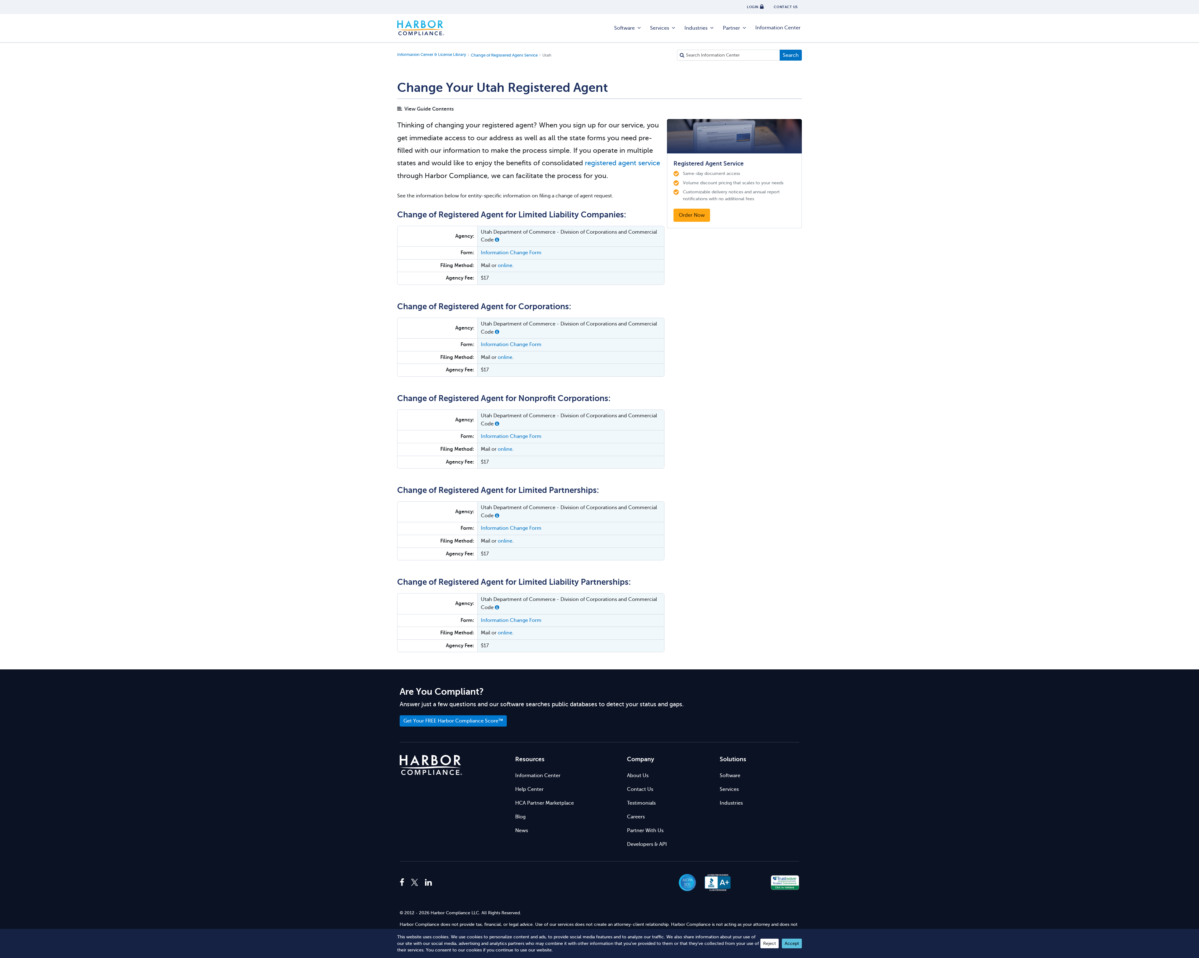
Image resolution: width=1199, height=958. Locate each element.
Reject (769, 943)
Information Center (778, 28)
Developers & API (647, 844)
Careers (636, 817)
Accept (792, 943)
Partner (731, 28)
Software (624, 28)
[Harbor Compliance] (431, 765)
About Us (638, 775)
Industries (696, 28)
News (521, 830)
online (505, 265)
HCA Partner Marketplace (544, 803)
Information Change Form (511, 253)
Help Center (529, 789)
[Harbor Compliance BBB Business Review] (714, 882)
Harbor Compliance (420, 28)
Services (659, 28)
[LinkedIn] (428, 883)
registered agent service (622, 163)
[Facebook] (403, 883)
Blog (520, 817)
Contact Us (640, 789)
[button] (497, 240)
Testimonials (641, 803)
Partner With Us (645, 830)
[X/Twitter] (414, 883)
